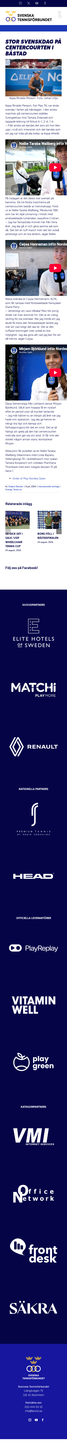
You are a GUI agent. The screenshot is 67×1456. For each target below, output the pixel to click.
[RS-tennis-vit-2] (33, 794)
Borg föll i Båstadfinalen (48, 536)
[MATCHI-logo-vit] (33, 665)
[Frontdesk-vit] (33, 1225)
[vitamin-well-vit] (33, 980)
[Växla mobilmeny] (60, 12)
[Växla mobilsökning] (60, 16)
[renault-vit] (33, 721)
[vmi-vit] (33, 1111)
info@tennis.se (33, 1411)
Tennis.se (17, 490)
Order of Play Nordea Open (29, 479)
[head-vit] (33, 851)
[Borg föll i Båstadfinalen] (50, 513)
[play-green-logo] (33, 1037)
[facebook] (42, 1419)
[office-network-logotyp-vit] (33, 1168)
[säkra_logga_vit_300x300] (33, 1282)
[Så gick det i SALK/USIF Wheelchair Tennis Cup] (17, 513)
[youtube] (36, 1419)
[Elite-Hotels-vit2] (33, 608)
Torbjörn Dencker (15, 487)
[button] (8, 531)
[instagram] (29, 1419)
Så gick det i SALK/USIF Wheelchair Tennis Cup (14, 540)
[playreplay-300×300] (33, 923)
